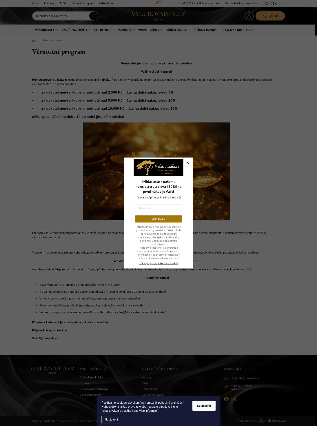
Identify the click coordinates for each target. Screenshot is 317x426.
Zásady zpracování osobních (158, 263)
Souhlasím (204, 406)
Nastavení (111, 419)
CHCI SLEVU (158, 218)
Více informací (148, 410)
